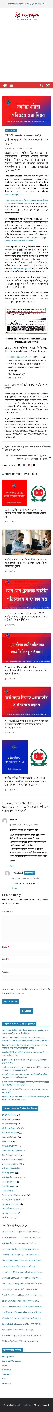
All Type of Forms (9, 1120)
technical (17, 873)
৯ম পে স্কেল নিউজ (9, 1115)
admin (19, 148)
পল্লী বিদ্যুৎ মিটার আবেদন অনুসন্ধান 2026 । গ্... (20, 1243)
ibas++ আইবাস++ (9, 1137)
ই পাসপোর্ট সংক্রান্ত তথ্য (11, 1164)
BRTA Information (10, 1133)
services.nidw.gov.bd (13, 195)
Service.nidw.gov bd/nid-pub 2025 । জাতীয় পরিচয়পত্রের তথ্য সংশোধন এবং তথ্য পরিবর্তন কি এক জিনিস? (26, 616)
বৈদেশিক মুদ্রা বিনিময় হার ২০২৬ (14, 1195)
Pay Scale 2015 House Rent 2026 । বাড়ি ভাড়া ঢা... (22, 1324)
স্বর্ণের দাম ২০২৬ (8, 1218)
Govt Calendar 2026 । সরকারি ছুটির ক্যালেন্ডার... (21, 1278)
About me (6, 1366)
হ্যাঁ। (25, 250)
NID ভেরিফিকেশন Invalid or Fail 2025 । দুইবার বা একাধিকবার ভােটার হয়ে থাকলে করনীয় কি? (27, 457)
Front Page (6, 1383)
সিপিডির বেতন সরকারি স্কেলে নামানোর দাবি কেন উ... (22, 1261)
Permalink (34, 825)
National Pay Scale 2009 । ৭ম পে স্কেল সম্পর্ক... (20, 1341)
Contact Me (7, 1375)
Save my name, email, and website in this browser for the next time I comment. (26, 991)
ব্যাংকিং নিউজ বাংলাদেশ (11, 1200)
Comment (7, 912)
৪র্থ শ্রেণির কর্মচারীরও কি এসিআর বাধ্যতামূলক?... (20, 1249)
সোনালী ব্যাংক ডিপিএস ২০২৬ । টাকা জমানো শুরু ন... (22, 1272)
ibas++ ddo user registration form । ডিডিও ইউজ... (22, 1284)
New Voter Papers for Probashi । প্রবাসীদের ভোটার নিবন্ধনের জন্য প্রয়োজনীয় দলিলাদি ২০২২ (26, 670)
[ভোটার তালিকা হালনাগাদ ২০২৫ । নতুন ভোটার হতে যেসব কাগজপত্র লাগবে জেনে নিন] (26, 481)
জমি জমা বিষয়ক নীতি (10, 1169)
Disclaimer (6, 1370)
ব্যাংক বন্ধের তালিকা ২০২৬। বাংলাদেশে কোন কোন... (22, 1238)
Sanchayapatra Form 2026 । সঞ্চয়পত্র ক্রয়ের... (20, 1290)
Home (4, 1379)
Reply (12, 866)
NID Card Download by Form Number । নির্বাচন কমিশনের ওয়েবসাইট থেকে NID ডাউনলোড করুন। (26, 724)
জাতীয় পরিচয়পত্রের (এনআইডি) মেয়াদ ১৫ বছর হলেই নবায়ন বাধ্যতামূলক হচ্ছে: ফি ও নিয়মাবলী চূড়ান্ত (26, 563)
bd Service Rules (9, 1124)
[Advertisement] (26, 53)
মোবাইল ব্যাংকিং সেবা (10, 1204)
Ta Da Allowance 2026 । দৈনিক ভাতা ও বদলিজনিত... (23, 1307)
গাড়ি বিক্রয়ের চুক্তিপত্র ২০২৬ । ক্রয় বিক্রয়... (18, 1330)
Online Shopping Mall (11, 1151)
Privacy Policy (8, 1357)
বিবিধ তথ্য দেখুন (8, 1191)
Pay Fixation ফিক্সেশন (10, 1155)
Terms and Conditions (11, 1361)
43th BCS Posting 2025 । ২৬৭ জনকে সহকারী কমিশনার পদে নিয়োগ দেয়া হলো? (28, 448)
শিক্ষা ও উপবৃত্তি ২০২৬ (10, 1209)
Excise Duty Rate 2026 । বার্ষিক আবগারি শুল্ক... (20, 1301)
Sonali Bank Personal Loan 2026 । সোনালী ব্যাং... (22, 1295)
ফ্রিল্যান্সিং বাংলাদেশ (9, 1186)
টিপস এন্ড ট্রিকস (8, 1173)
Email (5, 959)
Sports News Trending (11, 1160)
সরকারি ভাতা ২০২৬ (9, 1213)
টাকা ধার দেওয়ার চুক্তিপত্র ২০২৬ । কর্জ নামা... (19, 1267)
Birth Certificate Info (11, 1128)
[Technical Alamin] (5, 85)
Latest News (7, 1142)
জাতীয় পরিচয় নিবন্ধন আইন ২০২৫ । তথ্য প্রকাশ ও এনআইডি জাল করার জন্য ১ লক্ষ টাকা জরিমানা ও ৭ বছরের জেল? (25, 781)
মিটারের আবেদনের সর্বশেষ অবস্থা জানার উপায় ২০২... (22, 1232)
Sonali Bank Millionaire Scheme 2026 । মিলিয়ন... (22, 1313)
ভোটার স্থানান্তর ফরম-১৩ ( (18, 357)
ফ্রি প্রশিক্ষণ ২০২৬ (9, 1182)
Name (5, 947)
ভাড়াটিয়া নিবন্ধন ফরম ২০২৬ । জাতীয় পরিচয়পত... (21, 1255)
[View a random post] (48, 85)
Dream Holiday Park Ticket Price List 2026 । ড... (22, 1336)
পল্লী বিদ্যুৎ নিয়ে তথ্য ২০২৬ (12, 1178)
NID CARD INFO (11, 130)
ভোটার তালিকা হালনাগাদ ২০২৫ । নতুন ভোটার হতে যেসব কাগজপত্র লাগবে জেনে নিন (25, 513)
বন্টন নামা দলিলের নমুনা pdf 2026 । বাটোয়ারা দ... (21, 1318)
